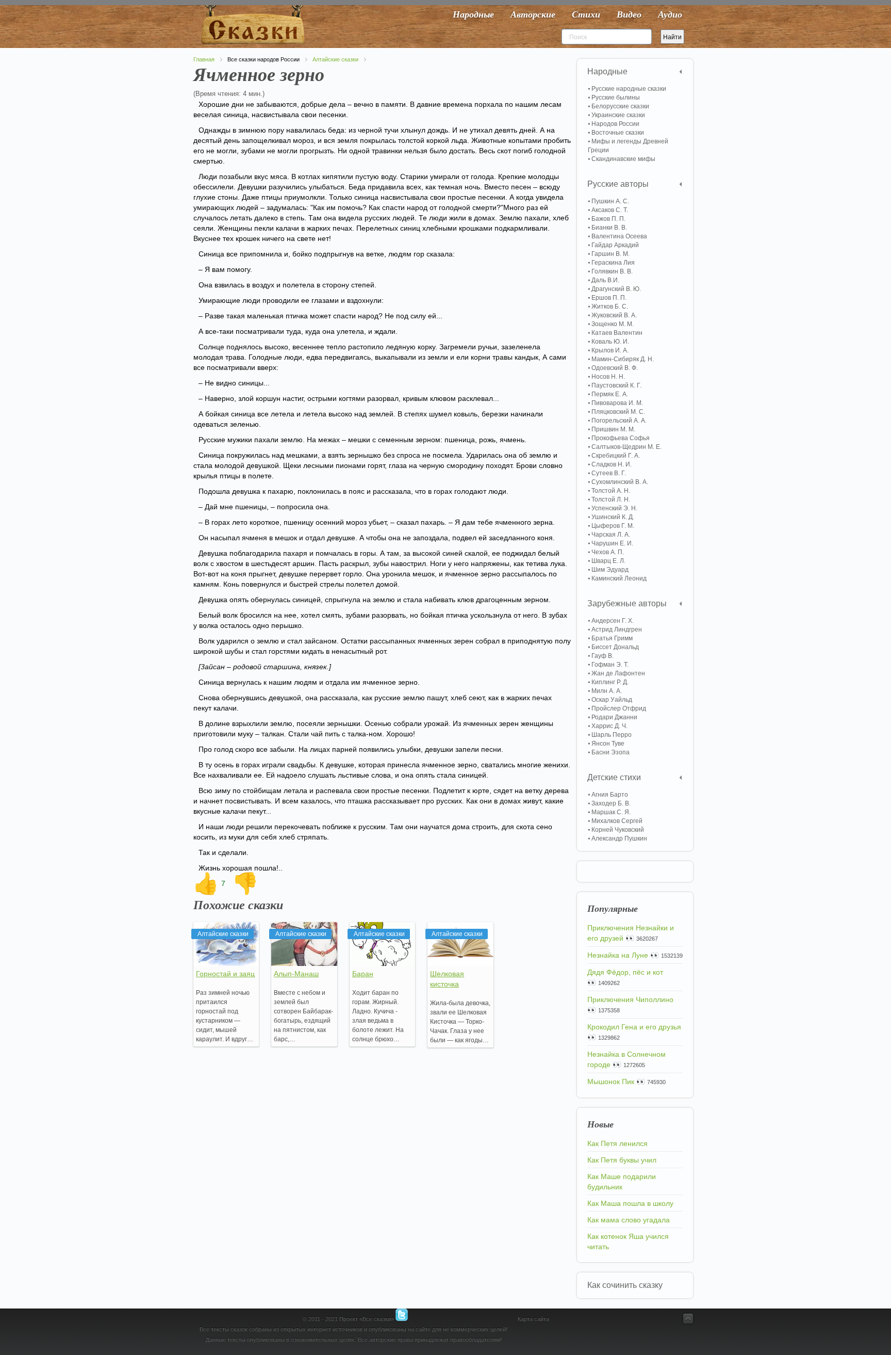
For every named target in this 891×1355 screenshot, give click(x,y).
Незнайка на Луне (617, 955)
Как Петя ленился (617, 1143)
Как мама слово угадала (628, 1220)
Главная (203, 59)
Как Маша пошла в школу (630, 1203)
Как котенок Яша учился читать (628, 1241)
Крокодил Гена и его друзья (634, 1027)
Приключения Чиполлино (630, 999)
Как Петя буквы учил (621, 1160)
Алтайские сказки (335, 59)
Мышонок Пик (610, 1081)
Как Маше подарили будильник (621, 1181)
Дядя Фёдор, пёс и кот (625, 972)
